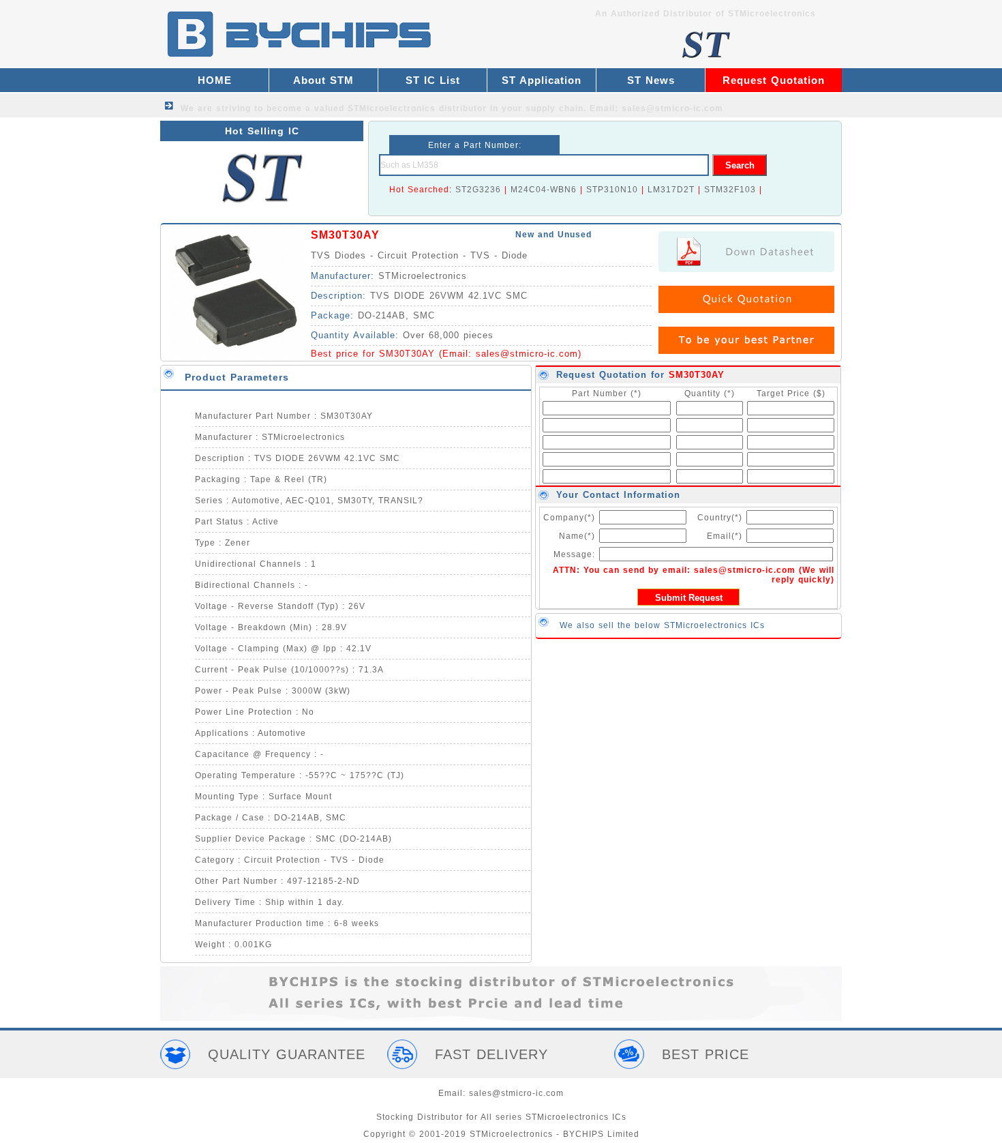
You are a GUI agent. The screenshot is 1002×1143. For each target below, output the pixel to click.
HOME (215, 80)
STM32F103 (730, 189)
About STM (323, 80)
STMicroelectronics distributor (417, 108)
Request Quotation (774, 80)
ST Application (541, 80)
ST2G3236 (478, 189)
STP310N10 (612, 189)
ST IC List (433, 80)
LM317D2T (671, 189)
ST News (651, 80)
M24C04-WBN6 (544, 189)
